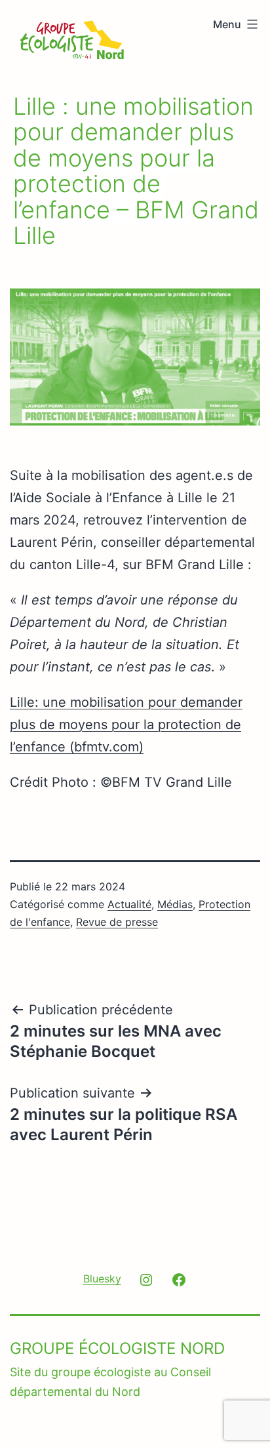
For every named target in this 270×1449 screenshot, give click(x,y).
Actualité (129, 904)
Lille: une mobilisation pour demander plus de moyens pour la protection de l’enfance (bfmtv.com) (126, 724)
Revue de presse (117, 921)
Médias (175, 904)
